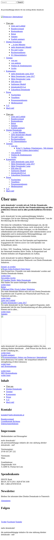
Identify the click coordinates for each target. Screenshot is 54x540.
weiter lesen (5, 276)
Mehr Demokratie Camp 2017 (23, 76)
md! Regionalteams (8, 366)
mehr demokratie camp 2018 (22, 74)
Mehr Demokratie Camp (20, 79)
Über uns (9, 23)
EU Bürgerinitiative (19, 55)
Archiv (14, 68)
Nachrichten (16, 95)
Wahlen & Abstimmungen (21, 66)
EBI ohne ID (16, 82)
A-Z (7, 105)
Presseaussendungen (19, 100)
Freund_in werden (8, 267)
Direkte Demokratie (14, 42)
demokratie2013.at (18, 87)
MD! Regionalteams (9, 373)
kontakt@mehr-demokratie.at (12, 415)
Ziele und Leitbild (18, 26)
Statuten (14, 37)
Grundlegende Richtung (10, 421)
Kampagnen (11, 71)
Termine (9, 58)
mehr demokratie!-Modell (21, 47)
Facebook (11, 522)
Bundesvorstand (17, 29)
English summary (18, 39)
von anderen (16, 63)
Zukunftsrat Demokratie (20, 90)
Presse (8, 92)
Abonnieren (5, 501)
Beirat (13, 34)
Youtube (18, 522)
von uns (14, 60)
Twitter (4, 522)
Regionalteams (17, 31)
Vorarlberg (15, 97)
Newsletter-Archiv (8, 278)
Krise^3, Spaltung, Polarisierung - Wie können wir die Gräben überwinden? (34, 149)
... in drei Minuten (18, 45)
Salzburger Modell (18, 84)
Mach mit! (10, 108)
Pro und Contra (17, 50)
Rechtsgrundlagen (18, 52)
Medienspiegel (17, 103)
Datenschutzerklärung (9, 424)
